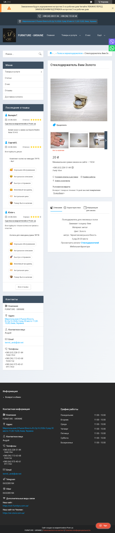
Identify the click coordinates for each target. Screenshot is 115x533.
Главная (51, 35)
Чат (105, 526)
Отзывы (8, 90)
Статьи (8, 78)
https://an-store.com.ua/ (14, 513)
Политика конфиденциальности (77, 530)
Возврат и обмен (13, 397)
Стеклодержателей (90, 243)
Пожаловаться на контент (53, 530)
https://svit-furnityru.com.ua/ (16, 506)
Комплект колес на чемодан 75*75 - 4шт (24, 160)
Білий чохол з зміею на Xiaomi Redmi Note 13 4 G (24, 131)
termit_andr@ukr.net (14, 342)
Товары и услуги (69, 35)
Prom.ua (70, 528)
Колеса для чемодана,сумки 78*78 (24, 235)
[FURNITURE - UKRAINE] (9, 35)
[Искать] (40, 54)
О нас (87, 35)
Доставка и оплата (14, 97)
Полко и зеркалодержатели (70, 53)
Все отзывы (23, 287)
